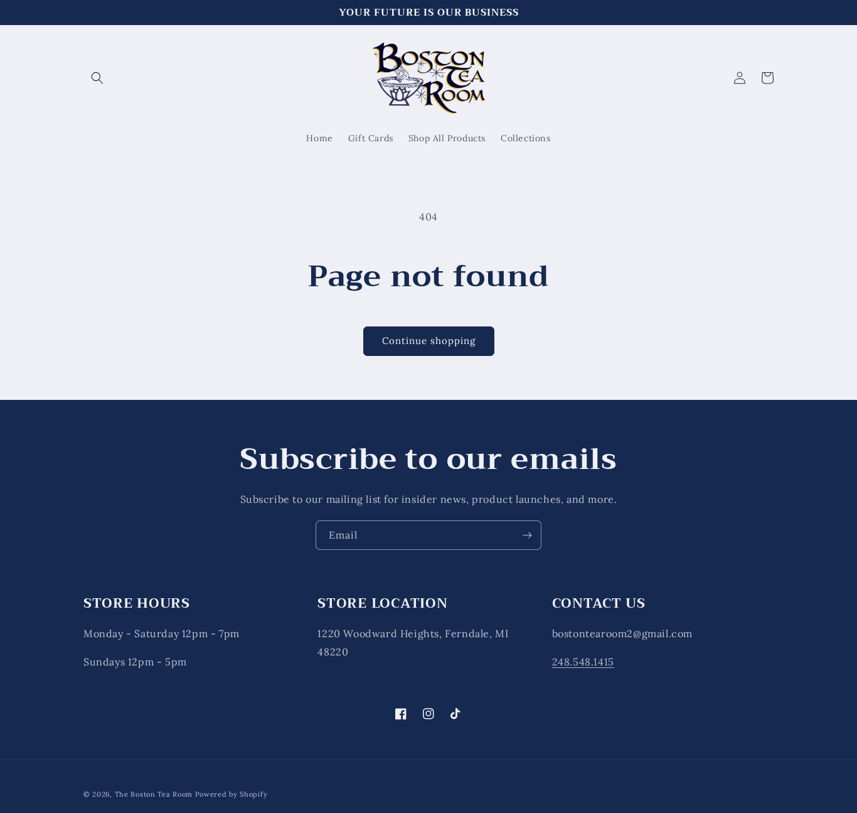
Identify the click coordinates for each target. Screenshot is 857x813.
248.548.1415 (583, 661)
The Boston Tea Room (154, 794)
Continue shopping (429, 341)
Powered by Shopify (231, 794)
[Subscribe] (527, 535)
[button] (97, 78)
